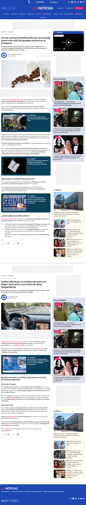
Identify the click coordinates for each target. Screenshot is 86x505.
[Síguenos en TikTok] (78, 2)
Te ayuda (55, 14)
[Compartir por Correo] (49, 57)
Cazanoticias (30, 14)
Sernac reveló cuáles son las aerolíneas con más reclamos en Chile (37, 118)
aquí (13, 399)
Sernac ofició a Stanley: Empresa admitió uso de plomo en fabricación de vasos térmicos (37, 162)
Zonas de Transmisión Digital (33, 491)
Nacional (6, 14)
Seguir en (5, 243)
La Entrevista (78, 14)
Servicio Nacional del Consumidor (17, 99)
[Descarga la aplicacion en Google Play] (5, 500)
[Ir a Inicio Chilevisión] (54, 2)
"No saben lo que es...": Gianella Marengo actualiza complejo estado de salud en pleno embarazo (75, 233)
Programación (69, 8)
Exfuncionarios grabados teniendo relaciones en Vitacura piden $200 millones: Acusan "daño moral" (67, 214)
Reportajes (22, 14)
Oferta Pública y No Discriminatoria (53, 491)
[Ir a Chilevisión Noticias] (43, 8)
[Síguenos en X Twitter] (69, 2)
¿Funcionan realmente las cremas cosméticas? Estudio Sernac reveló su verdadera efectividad (36, 200)
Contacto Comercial (17, 491)
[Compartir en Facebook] (38, 57)
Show (61, 14)
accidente (16, 345)
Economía (38, 14)
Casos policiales (47, 14)
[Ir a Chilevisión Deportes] (40, 2)
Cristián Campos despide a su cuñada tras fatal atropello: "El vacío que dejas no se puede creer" (67, 157)
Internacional (14, 14)
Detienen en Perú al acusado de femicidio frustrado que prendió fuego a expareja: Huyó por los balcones (67, 130)
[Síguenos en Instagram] (75, 2)
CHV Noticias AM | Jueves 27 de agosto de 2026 (74, 222)
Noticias (3, 32)
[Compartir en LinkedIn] (46, 57)
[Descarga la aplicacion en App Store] (14, 500)
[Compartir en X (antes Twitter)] (43, 57)
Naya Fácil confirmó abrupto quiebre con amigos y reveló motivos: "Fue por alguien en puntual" (74, 243)
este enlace (10, 416)
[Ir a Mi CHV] (29, 2)
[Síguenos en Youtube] (81, 2)
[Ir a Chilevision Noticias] (43, 488)
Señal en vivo (79, 8)
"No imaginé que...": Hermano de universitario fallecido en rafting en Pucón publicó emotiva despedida (67, 103)
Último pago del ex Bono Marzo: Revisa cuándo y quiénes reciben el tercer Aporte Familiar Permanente (38, 361)
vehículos (38, 349)
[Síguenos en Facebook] (72, 2)
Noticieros (43, 17)
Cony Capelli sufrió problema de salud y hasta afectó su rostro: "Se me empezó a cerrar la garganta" (75, 252)
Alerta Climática (69, 14)
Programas (60, 8)
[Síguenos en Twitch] (84, 2)
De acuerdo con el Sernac (9, 219)
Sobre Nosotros (5, 491)
